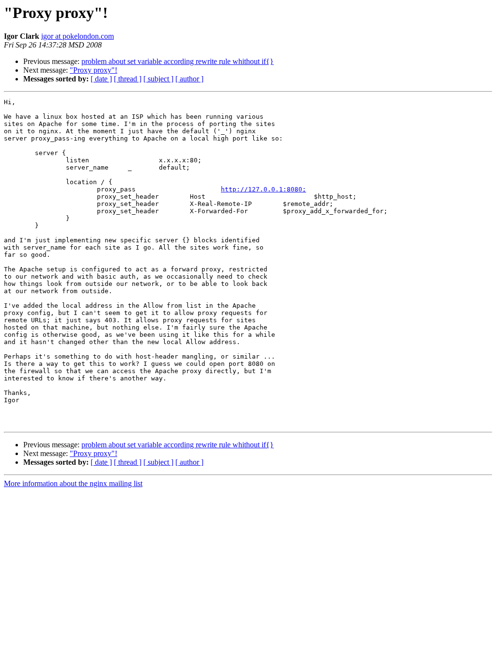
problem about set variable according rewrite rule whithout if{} (177, 61)
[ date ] (101, 79)
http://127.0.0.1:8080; (263, 189)
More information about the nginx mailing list (73, 483)
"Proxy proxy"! (93, 70)
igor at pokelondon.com (77, 36)
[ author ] (189, 79)
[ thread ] (127, 79)
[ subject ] (158, 79)
